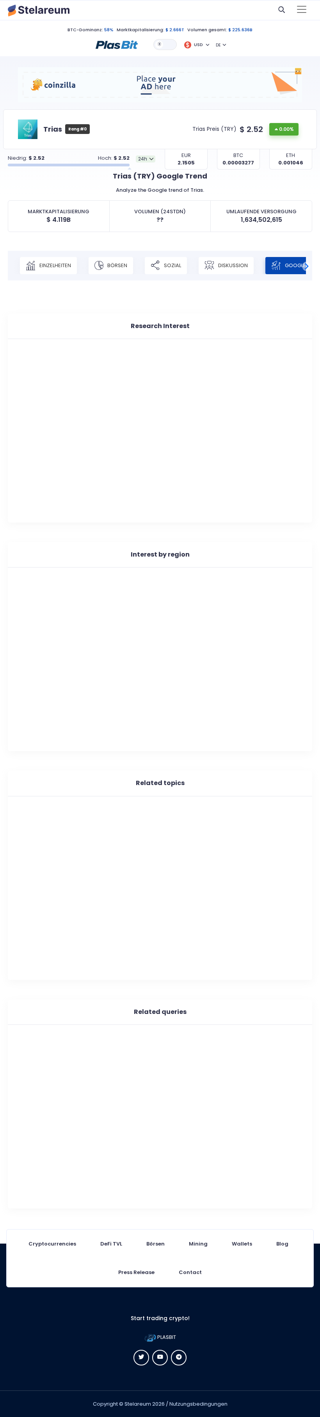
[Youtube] (160, 1357)
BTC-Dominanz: (85, 30)
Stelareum (137, 1404)
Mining (198, 1243)
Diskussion (232, 265)
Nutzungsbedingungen (198, 1404)
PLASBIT (166, 1337)
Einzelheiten (54, 265)
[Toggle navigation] (301, 10)
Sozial (172, 265)
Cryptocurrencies (52, 1243)
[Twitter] (141, 1357)
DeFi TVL (111, 1243)
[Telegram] (179, 1357)
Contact (190, 1272)
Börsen (116, 265)
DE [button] (218, 45)
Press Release (136, 1272)
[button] (116, 44)
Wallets (242, 1243)
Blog (282, 1243)
